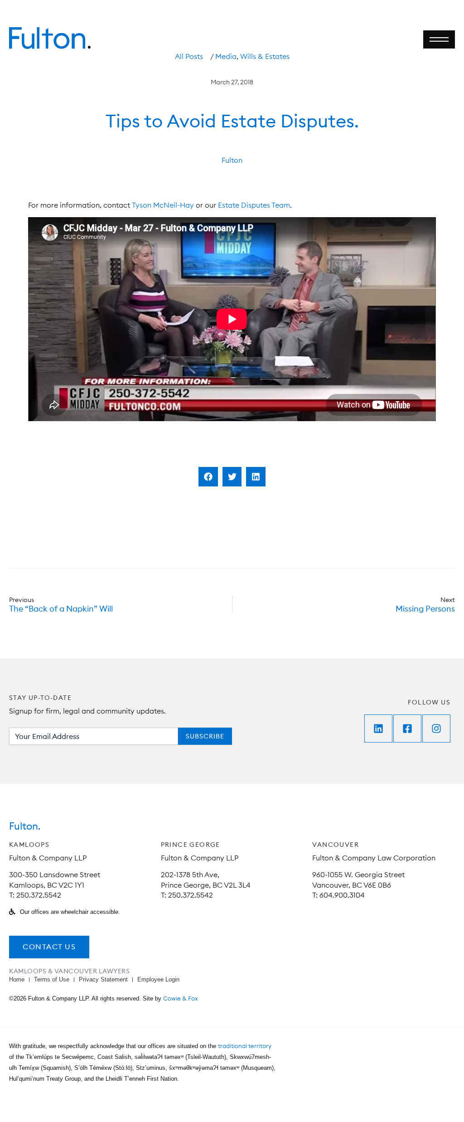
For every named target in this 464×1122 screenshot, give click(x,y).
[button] (208, 476)
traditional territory (244, 1045)
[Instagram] (436, 728)
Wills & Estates (265, 56)
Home (16, 979)
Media (226, 56)
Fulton (232, 160)
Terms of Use (51, 979)
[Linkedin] (378, 728)
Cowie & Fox (180, 998)
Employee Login (158, 979)
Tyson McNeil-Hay (163, 204)
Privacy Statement (103, 979)
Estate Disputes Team (254, 204)
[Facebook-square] (407, 728)
